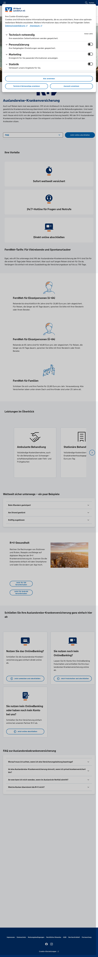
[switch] (90, 44)
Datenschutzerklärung (15, 25)
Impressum (34, 25)
